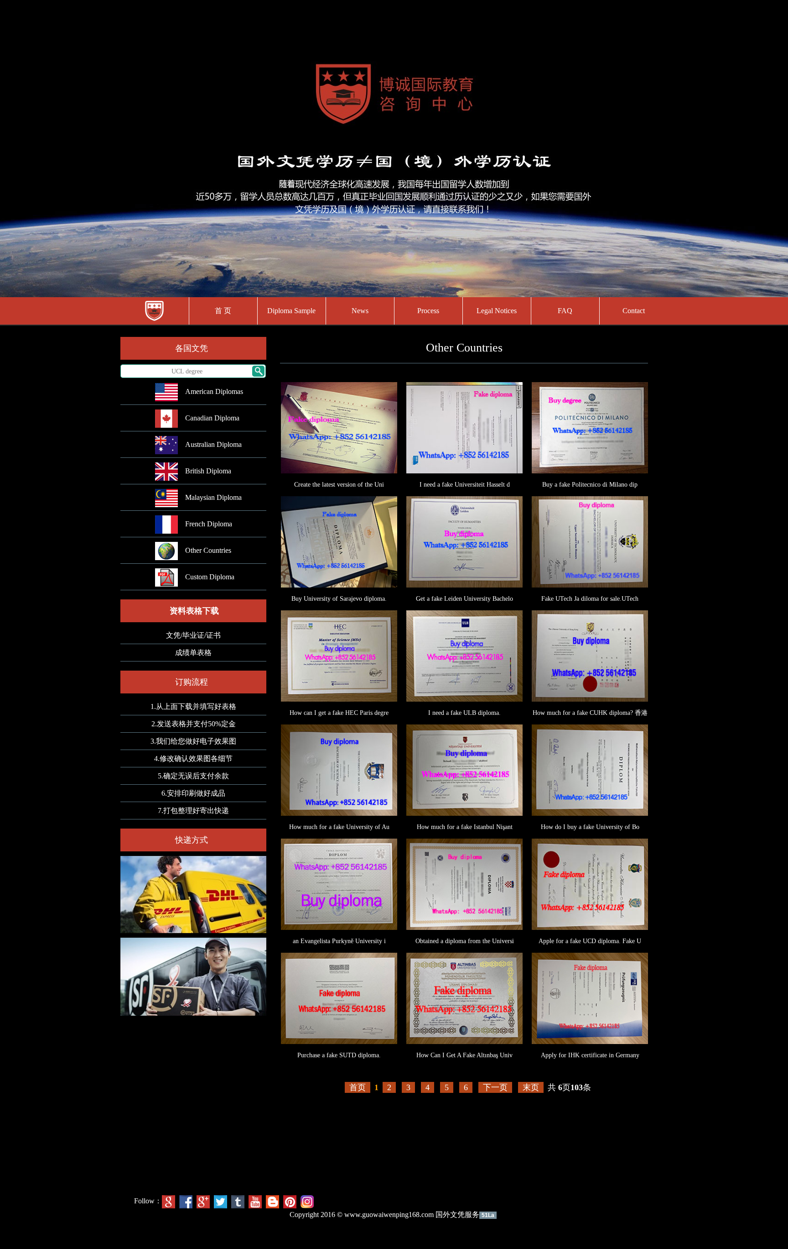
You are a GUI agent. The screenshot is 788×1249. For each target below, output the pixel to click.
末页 (531, 1087)
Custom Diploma (209, 577)
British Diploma (208, 471)
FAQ (565, 311)
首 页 (223, 311)
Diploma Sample (291, 311)
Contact (633, 311)
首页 (357, 1087)
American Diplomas (214, 391)
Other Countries (208, 550)
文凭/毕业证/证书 (193, 635)
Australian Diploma (213, 444)
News (360, 311)
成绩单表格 (193, 652)
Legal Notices (497, 311)
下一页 (495, 1087)
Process (428, 311)
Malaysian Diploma (213, 497)
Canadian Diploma (212, 418)
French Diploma (208, 524)
